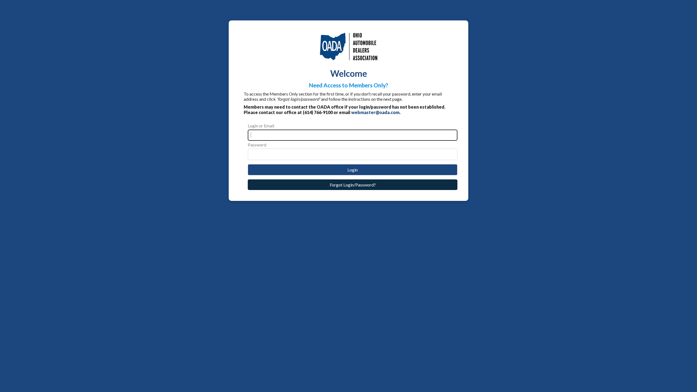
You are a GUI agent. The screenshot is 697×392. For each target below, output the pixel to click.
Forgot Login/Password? (353, 184)
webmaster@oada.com (375, 112)
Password (257, 144)
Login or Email (261, 125)
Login (352, 169)
